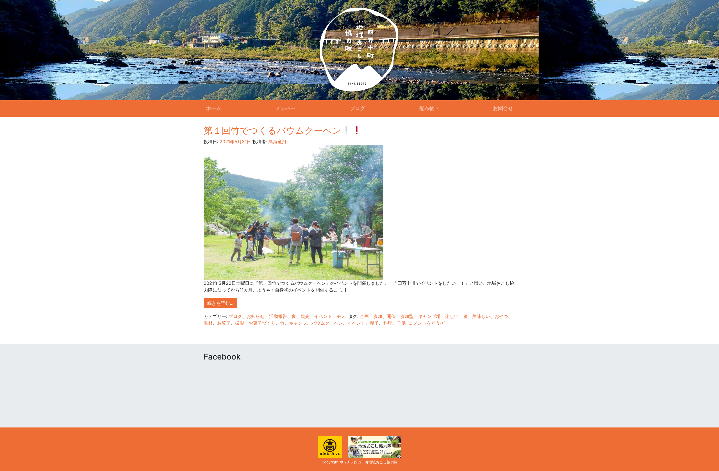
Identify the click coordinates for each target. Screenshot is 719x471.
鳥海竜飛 (276, 141)
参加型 (407, 316)
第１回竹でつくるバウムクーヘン (272, 130)
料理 (387, 323)
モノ (340, 316)
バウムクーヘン (327, 323)
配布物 (426, 108)
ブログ (357, 108)
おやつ (501, 316)
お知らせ (256, 316)
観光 (305, 316)
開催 (391, 316)
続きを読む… (220, 303)
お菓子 (224, 323)
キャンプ (298, 323)
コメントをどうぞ (427, 323)
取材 (208, 323)
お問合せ (503, 108)
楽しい (452, 316)
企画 (364, 316)
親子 (374, 323)
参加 (377, 316)
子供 (401, 323)
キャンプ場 (429, 316)
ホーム (213, 108)
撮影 (239, 323)
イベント (323, 316)
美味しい (481, 316)
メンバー (285, 108)
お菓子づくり (262, 323)
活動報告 (278, 316)
